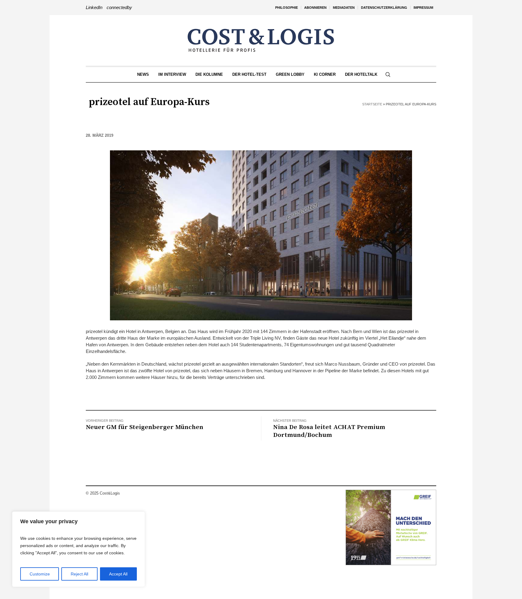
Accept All (118, 574)
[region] (78, 549)
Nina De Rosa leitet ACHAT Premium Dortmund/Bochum (329, 431)
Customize (40, 574)
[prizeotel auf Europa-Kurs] (261, 234)
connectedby (119, 7)
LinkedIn (94, 7)
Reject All (79, 574)
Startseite (372, 104)
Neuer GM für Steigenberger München (144, 427)
